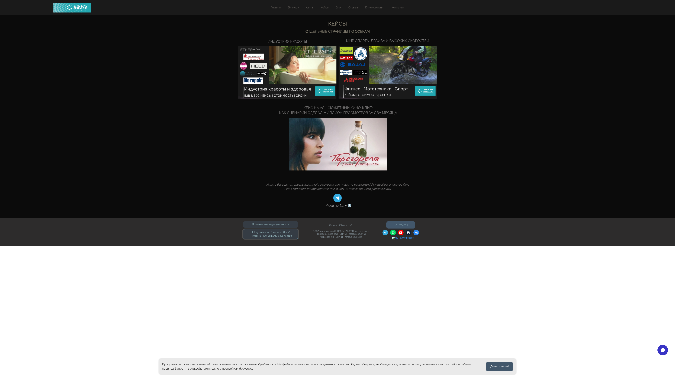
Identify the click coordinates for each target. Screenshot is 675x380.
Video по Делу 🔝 (338, 205)
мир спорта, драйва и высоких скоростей (387, 41)
